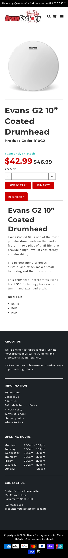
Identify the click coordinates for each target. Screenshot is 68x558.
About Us (11, 401)
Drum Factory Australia (41, 535)
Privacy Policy (13, 409)
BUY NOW (43, 185)
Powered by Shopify (43, 538)
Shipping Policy (14, 418)
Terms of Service (15, 414)
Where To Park (14, 422)
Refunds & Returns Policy (21, 405)
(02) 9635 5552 (14, 504)
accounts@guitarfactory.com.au (25, 508)
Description (16, 197)
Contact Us (12, 396)
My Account (12, 392)
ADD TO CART (18, 185)
